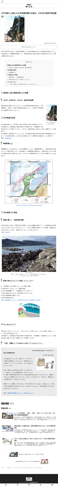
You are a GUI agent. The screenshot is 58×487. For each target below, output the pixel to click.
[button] (48, 412)
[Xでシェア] (9, 404)
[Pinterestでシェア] (22, 412)
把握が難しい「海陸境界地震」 (17, 77)
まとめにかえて (11, 82)
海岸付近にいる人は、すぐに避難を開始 (13, 288)
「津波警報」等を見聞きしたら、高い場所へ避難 (16, 286)
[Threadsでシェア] (22, 408)
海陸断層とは (12, 72)
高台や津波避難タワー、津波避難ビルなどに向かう (17, 291)
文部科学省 (8, 138)
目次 (27, 62)
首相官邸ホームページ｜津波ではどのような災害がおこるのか (23, 300)
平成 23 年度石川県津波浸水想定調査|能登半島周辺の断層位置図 (29, 205)
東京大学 (7, 232)
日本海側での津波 (12, 75)
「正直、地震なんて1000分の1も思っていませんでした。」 (24, 84)
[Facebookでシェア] (9, 408)
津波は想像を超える (8, 297)
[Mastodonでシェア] (22, 404)
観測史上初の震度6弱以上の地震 (16, 65)
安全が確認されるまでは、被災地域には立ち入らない (17, 293)
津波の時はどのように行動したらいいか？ (19, 79)
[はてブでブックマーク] (48, 408)
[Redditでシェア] (35, 408)
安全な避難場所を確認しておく (11, 295)
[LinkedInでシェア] (35, 412)
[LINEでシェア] (9, 412)
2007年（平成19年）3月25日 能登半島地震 (20, 67)
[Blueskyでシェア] (35, 404)
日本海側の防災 (11, 70)
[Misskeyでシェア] (48, 404)
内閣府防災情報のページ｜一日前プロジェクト (20, 393)
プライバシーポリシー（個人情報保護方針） (29, 482)
